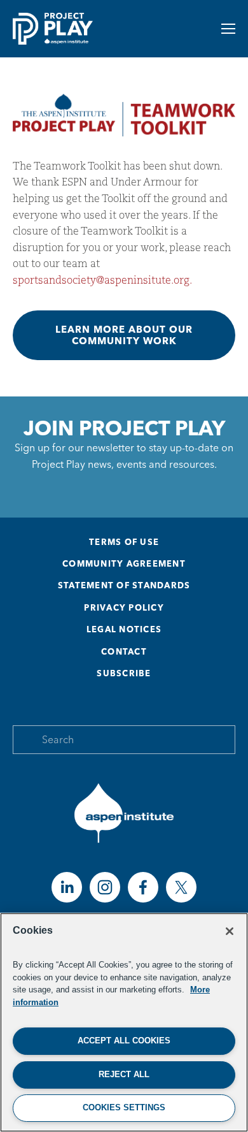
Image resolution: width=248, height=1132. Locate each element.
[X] (181, 887)
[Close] (230, 931)
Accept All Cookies (124, 1040)
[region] (124, 1022)
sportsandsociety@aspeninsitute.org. (102, 279)
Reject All (124, 1074)
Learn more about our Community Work (124, 335)
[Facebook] (143, 887)
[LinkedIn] (67, 887)
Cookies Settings (124, 1107)
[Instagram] (105, 887)
